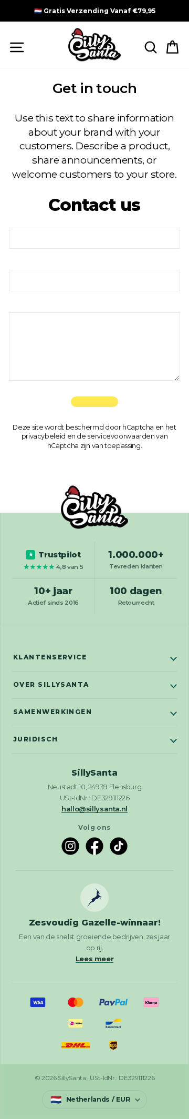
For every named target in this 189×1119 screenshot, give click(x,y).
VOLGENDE (94, 628)
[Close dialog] (172, 16)
